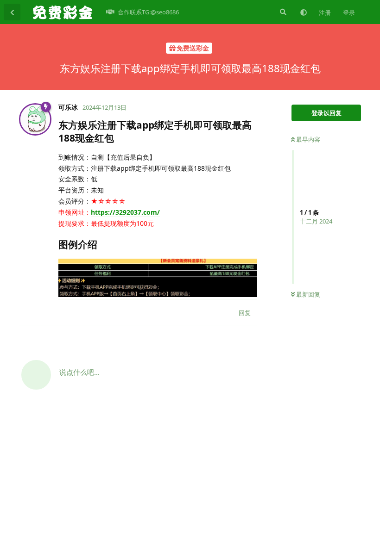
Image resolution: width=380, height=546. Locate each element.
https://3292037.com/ (125, 212)
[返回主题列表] (12, 12)
